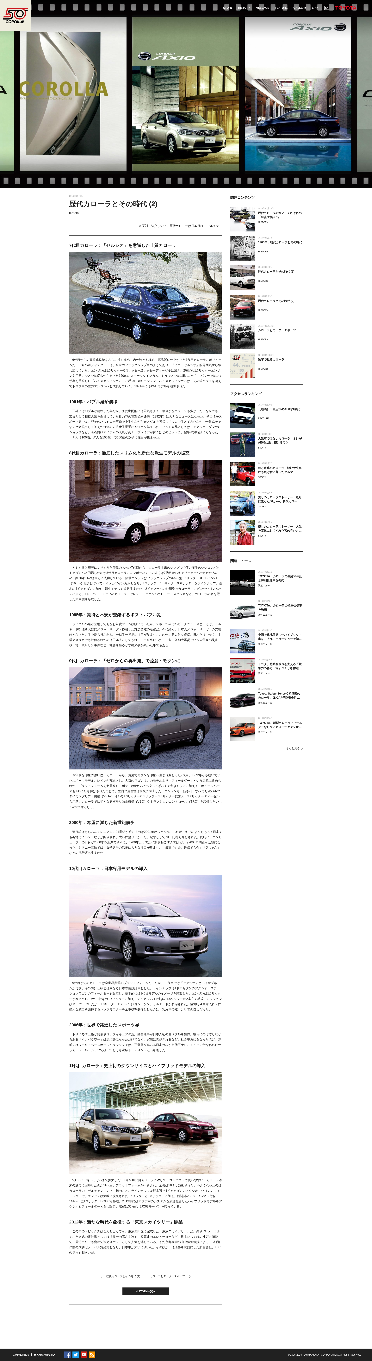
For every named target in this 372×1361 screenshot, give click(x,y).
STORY (262, 447)
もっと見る (293, 748)
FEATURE (263, 418)
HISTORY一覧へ (146, 1291)
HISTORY (74, 213)
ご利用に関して (21, 1354)
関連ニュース (265, 585)
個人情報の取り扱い (44, 1354)
